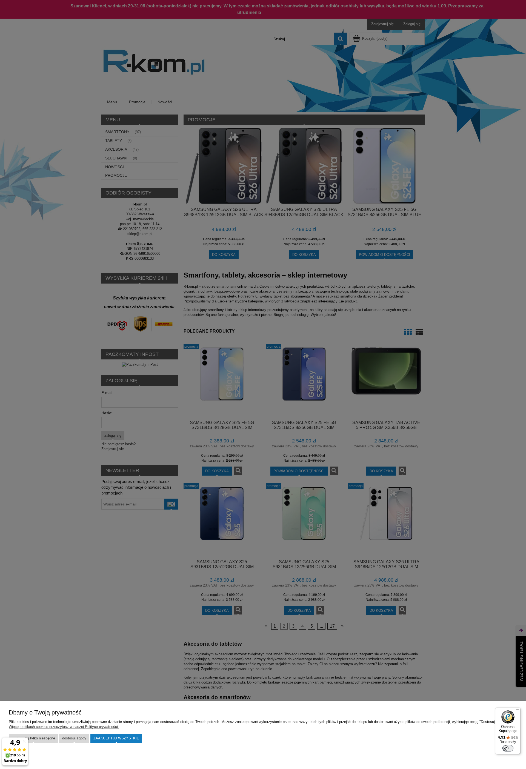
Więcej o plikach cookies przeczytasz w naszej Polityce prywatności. (64, 727)
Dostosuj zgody (74, 738)
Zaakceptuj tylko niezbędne (33, 738)
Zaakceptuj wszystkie (116, 738)
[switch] (507, 748)
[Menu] (517, 710)
